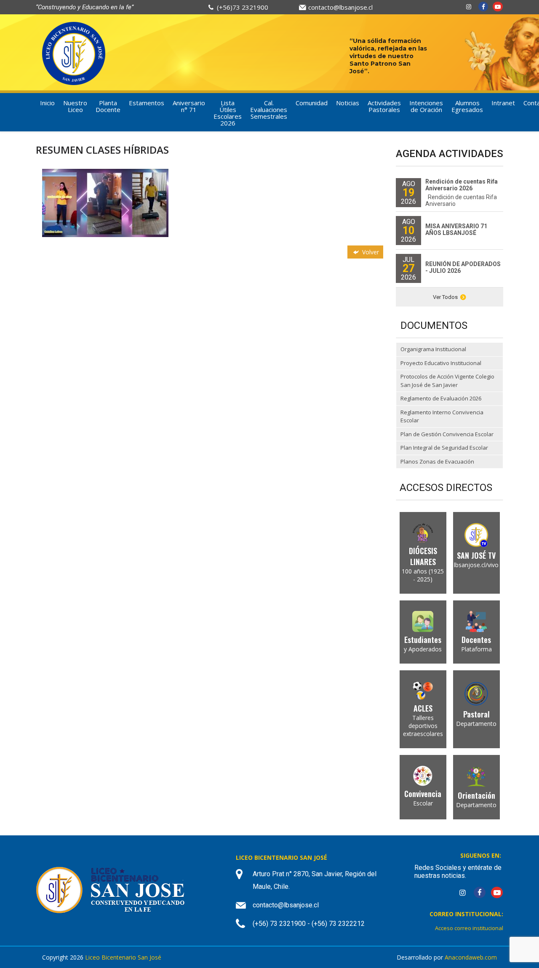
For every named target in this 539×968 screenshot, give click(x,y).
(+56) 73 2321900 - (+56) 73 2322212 (309, 924)
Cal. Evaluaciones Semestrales (268, 109)
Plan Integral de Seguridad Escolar (444, 447)
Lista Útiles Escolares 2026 (227, 113)
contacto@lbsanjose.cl (340, 7)
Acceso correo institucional (469, 928)
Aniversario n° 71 (189, 106)
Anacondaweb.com (471, 957)
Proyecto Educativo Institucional (440, 363)
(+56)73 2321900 (242, 7)
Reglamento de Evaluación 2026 (440, 398)
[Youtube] (498, 6)
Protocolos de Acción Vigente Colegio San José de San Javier (447, 381)
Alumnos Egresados (467, 106)
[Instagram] (469, 6)
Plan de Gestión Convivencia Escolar (447, 434)
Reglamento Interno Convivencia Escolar (441, 416)
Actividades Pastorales (384, 106)
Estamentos (146, 103)
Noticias (347, 103)
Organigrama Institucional (433, 349)
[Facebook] (483, 6)
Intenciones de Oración (426, 106)
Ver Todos (445, 297)
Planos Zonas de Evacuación (437, 461)
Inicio (47, 103)
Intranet (503, 103)
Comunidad (312, 103)
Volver (369, 252)
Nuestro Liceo (75, 106)
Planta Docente (108, 106)
